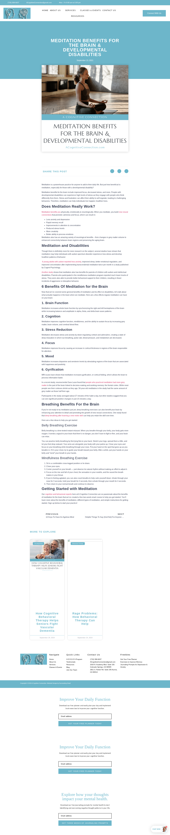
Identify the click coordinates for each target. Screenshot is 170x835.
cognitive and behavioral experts (58, 494)
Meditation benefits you (51, 212)
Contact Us (109, 10)
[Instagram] (164, 2)
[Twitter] (119, 171)
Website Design (52, 683)
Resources (77, 16)
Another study (47, 272)
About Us (55, 10)
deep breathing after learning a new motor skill (64, 416)
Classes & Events (90, 10)
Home (45, 10)
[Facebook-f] (158, 2)
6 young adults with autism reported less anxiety (61, 262)
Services (70, 10)
